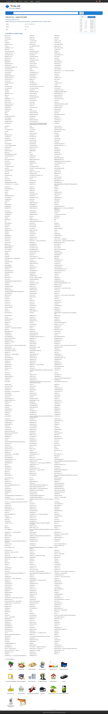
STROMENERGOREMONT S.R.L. (10, 643)
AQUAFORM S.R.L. (33, 512)
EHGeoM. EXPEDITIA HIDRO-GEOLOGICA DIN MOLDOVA (15, 441)
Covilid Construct (32, 42)
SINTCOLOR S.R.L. (8, 636)
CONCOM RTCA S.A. (33, 414)
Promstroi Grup (7, 164)
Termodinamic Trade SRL (58, 105)
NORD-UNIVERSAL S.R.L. (58, 608)
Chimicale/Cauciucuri (53, 669)
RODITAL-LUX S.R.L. (33, 622)
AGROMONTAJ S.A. (57, 580)
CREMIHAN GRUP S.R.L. (34, 214)
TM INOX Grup (7, 138)
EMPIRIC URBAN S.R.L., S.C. (59, 650)
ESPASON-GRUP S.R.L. (34, 74)
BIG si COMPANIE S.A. (8, 529)
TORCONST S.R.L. (8, 374)
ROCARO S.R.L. (32, 564)
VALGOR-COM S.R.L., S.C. (9, 448)
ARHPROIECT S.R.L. (8, 468)
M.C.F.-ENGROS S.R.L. (33, 608)
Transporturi (42, 693)
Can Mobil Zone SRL (33, 212)
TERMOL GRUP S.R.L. (8, 364)
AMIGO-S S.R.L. (57, 590)
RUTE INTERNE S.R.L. (9, 625)
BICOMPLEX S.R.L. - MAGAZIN (35, 650)
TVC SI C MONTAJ (8, 197)
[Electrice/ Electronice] (32, 676)
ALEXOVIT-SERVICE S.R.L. (59, 503)
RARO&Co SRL (32, 190)
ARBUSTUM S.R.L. (57, 315)
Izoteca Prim (56, 100)
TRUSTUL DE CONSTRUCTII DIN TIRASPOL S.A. (62, 378)
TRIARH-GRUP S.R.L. (33, 378)
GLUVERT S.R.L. (8, 545)
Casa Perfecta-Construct (34, 247)
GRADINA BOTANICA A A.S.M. (59, 488)
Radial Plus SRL (7, 35)
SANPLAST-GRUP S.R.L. (9, 631)
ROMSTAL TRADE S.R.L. (34, 119)
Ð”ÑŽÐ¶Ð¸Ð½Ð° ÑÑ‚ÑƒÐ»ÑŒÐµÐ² (60, 91)
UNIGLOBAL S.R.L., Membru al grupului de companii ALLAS (64, 571)
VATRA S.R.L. (56, 386)
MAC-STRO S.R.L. (57, 555)
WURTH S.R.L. (56, 293)
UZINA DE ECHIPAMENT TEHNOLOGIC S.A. (37, 495)
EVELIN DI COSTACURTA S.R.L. (10, 338)
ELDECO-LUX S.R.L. (8, 443)
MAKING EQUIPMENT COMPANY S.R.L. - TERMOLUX (14, 557)
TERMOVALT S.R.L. (8, 366)
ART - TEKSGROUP (8, 143)
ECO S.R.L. (7, 440)
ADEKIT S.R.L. (56, 258)
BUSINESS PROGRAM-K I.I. (59, 459)
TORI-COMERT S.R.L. (58, 374)
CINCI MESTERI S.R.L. (33, 410)
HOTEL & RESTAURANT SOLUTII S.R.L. (36, 221)
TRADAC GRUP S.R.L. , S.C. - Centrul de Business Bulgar (64, 70)
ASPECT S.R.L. (7, 519)
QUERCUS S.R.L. (33, 286)
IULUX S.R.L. (32, 552)
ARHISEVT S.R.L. (57, 514)
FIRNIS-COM (7, 49)
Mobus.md (6, 226)
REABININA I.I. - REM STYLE (10, 341)
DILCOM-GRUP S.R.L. (8, 334)
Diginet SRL (56, 147)
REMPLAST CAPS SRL (34, 230)
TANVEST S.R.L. (32, 352)
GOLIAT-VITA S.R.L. (57, 67)
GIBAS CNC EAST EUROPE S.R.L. (60, 249)
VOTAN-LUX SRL (57, 138)
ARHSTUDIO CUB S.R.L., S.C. (35, 468)
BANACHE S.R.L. (57, 327)
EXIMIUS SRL (56, 37)
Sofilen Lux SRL (57, 166)
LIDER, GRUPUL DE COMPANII (59, 490)
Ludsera (31, 68)
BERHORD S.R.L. (8, 452)
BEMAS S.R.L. (32, 455)
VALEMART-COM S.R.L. (58, 107)
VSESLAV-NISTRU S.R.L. (34, 256)
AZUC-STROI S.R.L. (8, 469)
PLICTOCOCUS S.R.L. (8, 79)
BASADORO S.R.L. (8, 208)
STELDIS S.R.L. (7, 641)
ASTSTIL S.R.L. (57, 519)
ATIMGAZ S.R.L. (57, 274)
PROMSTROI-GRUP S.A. (58, 338)
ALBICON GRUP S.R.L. (9, 583)
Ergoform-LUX (32, 37)
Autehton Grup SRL (57, 109)
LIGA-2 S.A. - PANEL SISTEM (59, 553)
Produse (14, 1)
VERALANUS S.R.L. (33, 389)
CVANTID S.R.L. (57, 427)
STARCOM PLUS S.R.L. (58, 192)
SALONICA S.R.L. (33, 627)
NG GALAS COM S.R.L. (34, 492)
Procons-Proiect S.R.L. (33, 133)
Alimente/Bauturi (21, 669)
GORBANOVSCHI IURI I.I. (34, 219)
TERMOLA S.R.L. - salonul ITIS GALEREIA (37, 364)
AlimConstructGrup (8, 39)
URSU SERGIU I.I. (33, 138)
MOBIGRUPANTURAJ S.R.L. (59, 159)
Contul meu (38, 1)
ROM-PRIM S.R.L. (57, 622)
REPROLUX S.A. (32, 618)
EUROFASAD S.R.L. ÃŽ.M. (34, 282)
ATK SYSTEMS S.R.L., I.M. (58, 454)
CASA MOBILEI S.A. (57, 405)
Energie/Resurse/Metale (42, 681)
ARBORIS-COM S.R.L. (33, 315)
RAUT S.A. (56, 613)
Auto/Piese (64, 681)
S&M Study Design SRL (9, 44)
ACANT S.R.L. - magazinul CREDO (60, 497)
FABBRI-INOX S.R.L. (33, 338)
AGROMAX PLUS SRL (8, 121)
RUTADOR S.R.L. (57, 343)
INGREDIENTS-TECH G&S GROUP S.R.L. (37, 490)
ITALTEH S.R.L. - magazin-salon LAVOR (11, 552)
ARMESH (6, 84)
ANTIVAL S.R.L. (7, 268)
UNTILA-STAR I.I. (8, 381)
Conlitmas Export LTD (33, 145)
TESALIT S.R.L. (32, 366)
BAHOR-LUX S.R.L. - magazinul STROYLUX (37, 469)
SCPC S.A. (6, 632)
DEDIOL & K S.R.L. (33, 448)
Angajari (31, 1)
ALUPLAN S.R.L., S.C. (33, 505)
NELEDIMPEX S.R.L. (8, 492)
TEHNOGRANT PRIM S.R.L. (9, 195)
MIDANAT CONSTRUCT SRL (35, 159)
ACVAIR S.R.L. (7, 298)
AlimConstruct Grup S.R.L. (34, 121)
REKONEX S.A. (57, 562)
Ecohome (31, 47)
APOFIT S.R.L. (7, 512)
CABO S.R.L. (7, 403)
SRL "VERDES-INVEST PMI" (34, 46)
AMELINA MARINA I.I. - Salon (34, 400)
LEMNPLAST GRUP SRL (34, 114)
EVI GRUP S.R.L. (8, 486)
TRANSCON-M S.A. (57, 63)
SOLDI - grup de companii (34, 569)
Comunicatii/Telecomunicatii (64, 693)
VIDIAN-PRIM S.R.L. (8, 393)
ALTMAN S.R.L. (32, 587)
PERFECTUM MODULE (58, 228)
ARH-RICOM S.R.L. (8, 466)
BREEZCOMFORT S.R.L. (9, 331)
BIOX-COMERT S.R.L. (33, 475)
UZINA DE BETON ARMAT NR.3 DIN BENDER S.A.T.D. (14, 495)
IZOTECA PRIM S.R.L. (8, 223)
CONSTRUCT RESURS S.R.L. (59, 483)
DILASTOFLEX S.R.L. (33, 436)
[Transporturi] (43, 688)
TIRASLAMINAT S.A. (57, 368)
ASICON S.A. (56, 517)
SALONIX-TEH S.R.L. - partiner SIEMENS (12, 454)
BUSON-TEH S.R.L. (8, 483)
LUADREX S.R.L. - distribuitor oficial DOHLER (37, 555)
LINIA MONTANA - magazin (34, 51)
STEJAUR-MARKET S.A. (9, 289)
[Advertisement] (79, 7)
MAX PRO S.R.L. (32, 157)
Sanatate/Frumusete (10, 693)
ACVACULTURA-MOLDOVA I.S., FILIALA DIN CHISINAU (14, 499)
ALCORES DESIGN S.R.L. (58, 260)
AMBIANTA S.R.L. (33, 309)
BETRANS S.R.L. (32, 329)
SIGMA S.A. (56, 634)
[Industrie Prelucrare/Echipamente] (11, 701)
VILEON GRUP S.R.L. (33, 393)
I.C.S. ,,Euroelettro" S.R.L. (9, 129)
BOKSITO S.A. (32, 479)
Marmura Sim (32, 131)
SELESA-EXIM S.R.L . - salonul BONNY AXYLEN (38, 632)
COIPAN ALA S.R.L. (57, 412)
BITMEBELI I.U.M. (57, 529)
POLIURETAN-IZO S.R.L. (9, 63)
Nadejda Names (32, 161)
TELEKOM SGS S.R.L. (58, 645)
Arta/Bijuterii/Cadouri (32, 669)
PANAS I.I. (6, 560)
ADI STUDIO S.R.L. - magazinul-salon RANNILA (13, 578)
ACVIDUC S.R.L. (57, 499)
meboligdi (6, 253)
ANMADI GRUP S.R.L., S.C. (34, 464)
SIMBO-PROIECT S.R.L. (9, 105)
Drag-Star (31, 178)
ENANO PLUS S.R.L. (8, 604)
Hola (5, 221)
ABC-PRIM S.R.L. (8, 497)
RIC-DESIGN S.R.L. (57, 341)
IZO (55, 221)
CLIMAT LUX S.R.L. (33, 65)
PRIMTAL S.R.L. (32, 79)
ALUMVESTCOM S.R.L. (58, 305)
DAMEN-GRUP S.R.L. (33, 429)
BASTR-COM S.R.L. (8, 277)
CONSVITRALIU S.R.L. (33, 420)
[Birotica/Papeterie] (43, 664)
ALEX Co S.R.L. (32, 302)
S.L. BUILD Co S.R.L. (33, 566)
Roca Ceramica (57, 79)
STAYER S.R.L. (7, 571)
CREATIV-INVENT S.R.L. (9, 424)
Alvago (6, 202)
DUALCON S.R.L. (33, 438)
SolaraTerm (7, 168)
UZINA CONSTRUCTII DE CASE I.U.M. (60, 381)
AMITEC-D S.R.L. (57, 507)
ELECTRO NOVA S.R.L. (34, 443)
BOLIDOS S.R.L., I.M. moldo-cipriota (36, 459)
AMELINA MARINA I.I (8, 265)
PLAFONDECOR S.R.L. (34, 493)
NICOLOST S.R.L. (8, 228)
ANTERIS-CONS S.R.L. (34, 594)
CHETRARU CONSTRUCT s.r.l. (59, 143)
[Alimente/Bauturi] (21, 664)
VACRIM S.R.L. (56, 448)
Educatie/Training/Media (21, 681)
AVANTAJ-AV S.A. (33, 326)
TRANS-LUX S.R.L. (33, 376)
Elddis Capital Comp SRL (58, 47)
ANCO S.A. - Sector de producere (10, 648)
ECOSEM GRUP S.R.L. (33, 539)
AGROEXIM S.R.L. (8, 503)
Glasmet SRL (56, 112)
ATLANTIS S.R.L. (7, 240)
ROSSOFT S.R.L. (57, 624)
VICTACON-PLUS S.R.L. (58, 391)
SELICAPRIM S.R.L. (57, 254)
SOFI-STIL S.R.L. (7, 569)
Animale (21, 705)
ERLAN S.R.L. (7, 152)
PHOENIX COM (32, 188)
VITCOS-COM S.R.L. (8, 72)
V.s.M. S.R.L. (7, 574)
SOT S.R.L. (56, 638)
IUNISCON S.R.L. (57, 552)
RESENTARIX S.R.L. (33, 341)
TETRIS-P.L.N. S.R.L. (8, 368)
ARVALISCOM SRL (8, 206)
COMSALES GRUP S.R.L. (58, 95)
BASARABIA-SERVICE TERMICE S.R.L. (61, 469)
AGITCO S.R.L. (56, 578)
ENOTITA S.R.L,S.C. (8, 58)
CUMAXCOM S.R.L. (8, 427)
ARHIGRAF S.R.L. (33, 466)
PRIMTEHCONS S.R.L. (9, 230)
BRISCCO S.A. (56, 481)
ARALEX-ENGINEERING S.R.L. (10, 514)
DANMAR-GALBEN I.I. (58, 429)
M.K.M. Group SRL (57, 88)
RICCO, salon (32, 620)
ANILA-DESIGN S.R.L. (58, 267)
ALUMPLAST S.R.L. (8, 505)
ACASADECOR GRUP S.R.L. (59, 574)
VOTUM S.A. (32, 396)
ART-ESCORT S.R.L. (8, 204)
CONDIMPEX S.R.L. (57, 414)
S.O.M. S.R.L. (56, 625)
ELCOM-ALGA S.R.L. (33, 441)
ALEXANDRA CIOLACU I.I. (34, 583)
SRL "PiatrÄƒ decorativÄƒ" (9, 70)
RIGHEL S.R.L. (56, 620)
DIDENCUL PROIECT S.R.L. (59, 537)
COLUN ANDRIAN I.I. (58, 65)
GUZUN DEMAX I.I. (8, 490)
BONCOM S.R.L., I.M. (8, 481)
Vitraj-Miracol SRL (57, 170)
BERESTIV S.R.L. (8, 473)
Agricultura (11, 669)
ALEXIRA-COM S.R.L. (8, 585)
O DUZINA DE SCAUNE (9, 286)
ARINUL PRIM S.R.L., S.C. (58, 597)
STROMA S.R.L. (57, 641)
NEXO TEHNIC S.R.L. (58, 68)
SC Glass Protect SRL (33, 63)
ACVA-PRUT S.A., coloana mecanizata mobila (62, 576)
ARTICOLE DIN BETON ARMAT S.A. (60, 322)
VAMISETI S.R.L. (57, 384)
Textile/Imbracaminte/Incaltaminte (33, 693)
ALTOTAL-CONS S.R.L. (33, 93)
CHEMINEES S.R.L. (57, 409)
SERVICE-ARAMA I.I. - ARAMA (35, 347)
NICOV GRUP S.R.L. (33, 253)
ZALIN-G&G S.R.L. (57, 396)
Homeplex (31, 154)
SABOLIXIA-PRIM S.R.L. (9, 627)
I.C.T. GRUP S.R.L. (33, 545)
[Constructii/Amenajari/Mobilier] (11, 676)
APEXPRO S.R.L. (32, 268)
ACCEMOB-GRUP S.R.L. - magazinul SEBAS (12, 258)
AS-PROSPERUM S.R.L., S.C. (35, 454)
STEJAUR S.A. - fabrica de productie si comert (37, 168)
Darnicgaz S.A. (7, 126)
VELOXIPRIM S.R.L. (8, 389)
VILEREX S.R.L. (57, 393)
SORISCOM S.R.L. (33, 638)
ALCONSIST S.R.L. (57, 237)
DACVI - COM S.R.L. (57, 247)
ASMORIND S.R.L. (33, 274)
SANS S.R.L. (56, 653)
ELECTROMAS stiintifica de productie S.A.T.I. (37, 336)
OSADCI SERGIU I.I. (8, 118)
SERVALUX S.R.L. (57, 567)
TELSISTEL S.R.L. (57, 361)
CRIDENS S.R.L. (57, 424)
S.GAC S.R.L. (32, 625)
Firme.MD (9, 1)
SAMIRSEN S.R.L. (57, 493)
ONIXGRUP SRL (32, 61)
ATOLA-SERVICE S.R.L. (34, 84)
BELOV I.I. (6, 525)
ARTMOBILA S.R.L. (57, 121)
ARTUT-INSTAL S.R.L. (33, 324)
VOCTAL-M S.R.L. (8, 396)
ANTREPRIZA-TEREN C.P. (58, 594)
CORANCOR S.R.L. (57, 279)
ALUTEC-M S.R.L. (57, 263)
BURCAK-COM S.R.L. (8, 535)
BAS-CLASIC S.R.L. (8, 242)
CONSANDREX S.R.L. (58, 535)
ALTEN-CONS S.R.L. (8, 587)
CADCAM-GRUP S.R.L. (34, 403)
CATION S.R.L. (7, 407)
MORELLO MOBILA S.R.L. (9, 188)
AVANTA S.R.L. (7, 275)
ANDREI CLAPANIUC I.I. (9, 592)
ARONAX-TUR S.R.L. (58, 400)
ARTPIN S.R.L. (7, 274)
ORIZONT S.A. (56, 559)
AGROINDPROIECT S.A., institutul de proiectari (38, 580)
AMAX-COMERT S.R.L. (58, 505)
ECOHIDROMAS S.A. (33, 440)
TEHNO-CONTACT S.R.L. (9, 359)
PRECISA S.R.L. (32, 118)
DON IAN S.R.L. (7, 438)
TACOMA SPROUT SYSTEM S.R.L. (11, 350)
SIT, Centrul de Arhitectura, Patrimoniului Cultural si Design (40, 636)
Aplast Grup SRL (32, 54)
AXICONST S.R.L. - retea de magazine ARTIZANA (13, 327)
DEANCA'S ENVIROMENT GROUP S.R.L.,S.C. (13, 485)
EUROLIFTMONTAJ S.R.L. (34, 67)
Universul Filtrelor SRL (33, 107)
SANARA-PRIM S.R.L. (8, 629)
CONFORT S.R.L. (33, 331)
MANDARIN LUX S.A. (33, 284)
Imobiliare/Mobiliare (53, 681)
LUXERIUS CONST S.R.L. (9, 77)
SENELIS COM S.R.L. (8, 347)
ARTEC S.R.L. (32, 322)
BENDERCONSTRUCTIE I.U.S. (59, 242)
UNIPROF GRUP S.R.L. (58, 197)
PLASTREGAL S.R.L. (58, 77)
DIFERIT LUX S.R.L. (33, 434)
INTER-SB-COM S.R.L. (8, 550)
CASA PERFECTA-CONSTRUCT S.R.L (36, 175)
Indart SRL (6, 114)
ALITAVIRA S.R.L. (32, 585)
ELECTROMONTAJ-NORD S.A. (59, 336)
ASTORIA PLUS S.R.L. (33, 519)
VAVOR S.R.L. (32, 574)
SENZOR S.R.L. (57, 632)
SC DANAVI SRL (7, 136)
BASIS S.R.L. (7, 329)
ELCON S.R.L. (56, 441)
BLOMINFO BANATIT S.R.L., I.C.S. (10, 459)
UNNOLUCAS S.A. (57, 291)
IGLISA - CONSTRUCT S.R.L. (10, 547)
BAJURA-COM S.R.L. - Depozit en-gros (36, 648)
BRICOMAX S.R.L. (8, 60)
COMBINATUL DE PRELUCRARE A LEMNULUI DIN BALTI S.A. (40, 535)
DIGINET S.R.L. (57, 434)
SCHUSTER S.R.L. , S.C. (58, 119)
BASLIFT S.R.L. (7, 471)
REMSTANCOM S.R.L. (58, 286)
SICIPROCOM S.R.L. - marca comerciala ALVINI (62, 288)
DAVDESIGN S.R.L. (33, 431)
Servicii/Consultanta (21, 693)
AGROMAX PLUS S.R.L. (9, 93)
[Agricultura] (11, 664)
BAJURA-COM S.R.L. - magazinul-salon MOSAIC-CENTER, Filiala (65, 648)
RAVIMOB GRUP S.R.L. (58, 340)
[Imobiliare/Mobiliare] (53, 676)
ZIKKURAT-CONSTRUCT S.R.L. (10, 400)
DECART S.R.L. (57, 431)
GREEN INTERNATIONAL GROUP (10, 154)
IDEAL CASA (32, 49)
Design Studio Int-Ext (57, 177)
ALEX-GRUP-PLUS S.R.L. (9, 54)
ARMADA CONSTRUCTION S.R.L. (60, 270)
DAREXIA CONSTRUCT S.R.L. (10, 431)
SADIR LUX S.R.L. (57, 566)
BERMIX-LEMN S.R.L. (58, 525)
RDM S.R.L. (32, 562)
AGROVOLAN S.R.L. (57, 300)
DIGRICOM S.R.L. (57, 216)
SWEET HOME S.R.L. (33, 645)
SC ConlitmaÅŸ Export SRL (34, 166)
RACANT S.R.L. (57, 611)
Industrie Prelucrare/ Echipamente (10, 706)
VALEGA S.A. (32, 450)
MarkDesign (56, 223)
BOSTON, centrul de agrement (35, 601)
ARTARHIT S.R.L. (8, 322)
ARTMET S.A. (7, 324)
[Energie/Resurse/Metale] (43, 676)
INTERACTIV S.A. (33, 550)
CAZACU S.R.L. (7, 279)
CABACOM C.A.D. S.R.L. (58, 402)
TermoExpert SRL (8, 107)
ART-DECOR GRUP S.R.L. (9, 272)
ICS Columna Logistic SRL (34, 88)
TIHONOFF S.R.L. (33, 195)
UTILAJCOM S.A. (8, 445)
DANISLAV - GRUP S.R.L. (34, 147)
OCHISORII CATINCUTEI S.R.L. (59, 492)
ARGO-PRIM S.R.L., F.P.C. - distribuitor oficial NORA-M (39, 514)
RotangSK (56, 190)
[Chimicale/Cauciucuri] (53, 664)
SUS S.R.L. (56, 643)
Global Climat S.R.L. (33, 98)
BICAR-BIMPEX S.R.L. (33, 244)
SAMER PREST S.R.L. (58, 627)
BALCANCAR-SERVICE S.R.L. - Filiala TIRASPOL (13, 601)
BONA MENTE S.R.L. (57, 479)
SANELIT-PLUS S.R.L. (33, 629)
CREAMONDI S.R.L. (8, 214)
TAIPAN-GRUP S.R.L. (58, 350)
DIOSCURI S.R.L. (8, 282)
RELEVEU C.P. (7, 564)
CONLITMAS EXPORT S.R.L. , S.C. (60, 145)
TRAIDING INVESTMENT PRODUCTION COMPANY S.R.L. (15, 291)
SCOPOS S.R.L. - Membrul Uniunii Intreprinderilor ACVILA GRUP (65, 345)
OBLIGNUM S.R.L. (33, 652)
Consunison (56, 175)
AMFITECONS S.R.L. (33, 507)
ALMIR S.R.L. (7, 263)
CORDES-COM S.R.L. (8, 422)
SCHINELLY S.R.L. (33, 345)
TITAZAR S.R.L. (7, 372)
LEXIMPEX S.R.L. (33, 553)
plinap (6, 133)
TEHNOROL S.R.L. (8, 361)
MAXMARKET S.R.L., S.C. (9, 652)
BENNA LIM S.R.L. (57, 455)
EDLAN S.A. (56, 334)
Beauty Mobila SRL (33, 143)
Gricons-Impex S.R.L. (58, 42)
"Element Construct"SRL (34, 53)
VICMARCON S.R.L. (8, 65)
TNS (30, 372)
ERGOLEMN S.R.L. (57, 150)
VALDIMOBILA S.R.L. (8, 199)
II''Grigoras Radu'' (8, 100)
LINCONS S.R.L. (7, 555)
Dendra (31, 126)
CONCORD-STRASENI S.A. (34, 279)
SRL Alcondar (32, 192)
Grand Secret (56, 58)
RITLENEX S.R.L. (8, 622)
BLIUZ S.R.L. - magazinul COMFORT (36, 277)
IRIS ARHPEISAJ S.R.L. (9, 462)
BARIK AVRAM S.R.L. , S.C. (59, 521)
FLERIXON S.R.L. (57, 152)
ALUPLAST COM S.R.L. (9, 307)
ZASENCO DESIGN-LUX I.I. (9, 398)
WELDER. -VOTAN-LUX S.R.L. (35, 171)
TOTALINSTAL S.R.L (33, 233)
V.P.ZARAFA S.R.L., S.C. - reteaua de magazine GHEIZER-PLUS (40, 462)
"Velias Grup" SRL (57, 72)
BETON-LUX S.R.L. (33, 457)
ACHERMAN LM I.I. (8, 576)
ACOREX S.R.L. (57, 296)
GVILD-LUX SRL (7, 37)
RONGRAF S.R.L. (8, 288)
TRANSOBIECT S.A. (57, 376)
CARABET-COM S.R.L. (33, 452)
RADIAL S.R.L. (56, 560)
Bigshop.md (7, 95)
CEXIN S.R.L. (32, 409)
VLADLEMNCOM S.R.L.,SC (34, 72)
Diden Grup (32, 216)
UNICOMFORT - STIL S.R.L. (34, 197)
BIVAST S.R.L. (56, 457)
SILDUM (55, 230)
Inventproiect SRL (57, 49)
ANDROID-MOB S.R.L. (8, 267)
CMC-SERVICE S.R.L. (33, 412)
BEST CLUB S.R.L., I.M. (58, 473)
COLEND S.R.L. (7, 414)
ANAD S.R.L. (32, 265)
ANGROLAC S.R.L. (8, 510)
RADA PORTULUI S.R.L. (9, 340)
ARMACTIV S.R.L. (8, 320)
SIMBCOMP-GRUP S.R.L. (58, 347)
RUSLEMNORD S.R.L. (33, 288)
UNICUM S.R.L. (7, 379)
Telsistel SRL (32, 105)
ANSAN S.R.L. (56, 202)
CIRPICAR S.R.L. (8, 412)
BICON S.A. (56, 527)
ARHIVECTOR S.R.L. (33, 319)
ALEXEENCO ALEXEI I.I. (58, 583)
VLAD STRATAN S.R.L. (9, 293)
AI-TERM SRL (7, 42)
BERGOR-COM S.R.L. (33, 525)
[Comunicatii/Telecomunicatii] (64, 688)
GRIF (55, 219)
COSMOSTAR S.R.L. (33, 422)
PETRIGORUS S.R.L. (33, 163)
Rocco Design (32, 102)
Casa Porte (56, 212)
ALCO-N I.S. (32, 260)
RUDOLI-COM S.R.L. (33, 343)
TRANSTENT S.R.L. (8, 378)
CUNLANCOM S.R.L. (33, 427)
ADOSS (31, 298)
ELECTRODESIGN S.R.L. (9, 336)
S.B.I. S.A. (6, 566)
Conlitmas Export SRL (8, 86)
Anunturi (26, 1)
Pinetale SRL (56, 188)
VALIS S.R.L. (32, 384)
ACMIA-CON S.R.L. (33, 296)
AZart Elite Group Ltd (33, 173)
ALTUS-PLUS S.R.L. (57, 587)
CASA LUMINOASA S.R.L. (34, 405)
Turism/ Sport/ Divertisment (53, 693)
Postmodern (56, 51)
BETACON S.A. (7, 527)
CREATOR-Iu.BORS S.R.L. (34, 333)
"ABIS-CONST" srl (57, 199)
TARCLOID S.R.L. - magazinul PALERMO (12, 354)
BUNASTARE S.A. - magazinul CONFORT (61, 534)
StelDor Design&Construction (59, 168)
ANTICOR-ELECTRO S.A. (34, 510)
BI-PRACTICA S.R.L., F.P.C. (34, 527)
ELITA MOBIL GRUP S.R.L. (34, 249)
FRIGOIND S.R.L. (57, 541)
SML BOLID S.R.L (57, 636)
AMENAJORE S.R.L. (33, 590)
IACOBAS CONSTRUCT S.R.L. (59, 545)
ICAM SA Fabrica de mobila (59, 98)
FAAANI (6, 40)
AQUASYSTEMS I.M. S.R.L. (59, 54)
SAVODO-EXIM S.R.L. (8, 567)
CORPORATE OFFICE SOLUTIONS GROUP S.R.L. (13, 281)
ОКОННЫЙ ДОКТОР (8, 140)
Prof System (56, 133)
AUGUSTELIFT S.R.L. (8, 326)
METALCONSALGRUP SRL (59, 157)
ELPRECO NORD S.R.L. (9, 150)
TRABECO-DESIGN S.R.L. (9, 376)
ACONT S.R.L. (32, 576)
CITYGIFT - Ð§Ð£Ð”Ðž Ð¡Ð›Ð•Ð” (10, 145)
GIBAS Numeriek (7, 219)
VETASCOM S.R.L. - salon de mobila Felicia (12, 391)
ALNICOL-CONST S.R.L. (9, 305)
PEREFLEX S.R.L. (8, 611)
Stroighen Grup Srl (57, 46)
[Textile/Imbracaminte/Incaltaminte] (32, 688)
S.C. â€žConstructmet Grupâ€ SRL (60, 214)
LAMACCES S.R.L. (8, 251)
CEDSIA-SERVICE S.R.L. (34, 407)
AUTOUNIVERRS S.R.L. (34, 206)
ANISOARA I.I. (56, 592)
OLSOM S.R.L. (32, 559)
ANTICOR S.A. (32, 312)
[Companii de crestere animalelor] (21, 701)
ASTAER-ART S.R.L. (57, 468)
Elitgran (6, 112)
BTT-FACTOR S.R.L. (33, 534)
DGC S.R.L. (32, 447)
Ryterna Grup (32, 254)
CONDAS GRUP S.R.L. (9, 461)
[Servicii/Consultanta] (21, 688)
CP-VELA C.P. (32, 281)
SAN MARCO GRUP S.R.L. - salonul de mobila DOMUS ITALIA (15, 345)
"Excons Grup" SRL (33, 140)
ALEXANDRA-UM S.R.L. (9, 261)
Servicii (20, 1)
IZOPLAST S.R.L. (8, 553)
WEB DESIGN (56, 256)
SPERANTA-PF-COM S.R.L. (34, 639)
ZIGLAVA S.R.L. (57, 398)
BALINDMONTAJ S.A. (33, 521)
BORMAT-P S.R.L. (8, 534)
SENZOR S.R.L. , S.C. (33, 567)
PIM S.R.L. (6, 493)
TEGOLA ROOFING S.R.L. (9, 357)
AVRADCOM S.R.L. (8, 521)
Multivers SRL (56, 116)
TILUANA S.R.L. (57, 289)
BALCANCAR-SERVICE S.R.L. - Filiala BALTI (62, 599)
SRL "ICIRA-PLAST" (33, 136)
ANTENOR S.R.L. (8, 594)
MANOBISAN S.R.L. (33, 557)
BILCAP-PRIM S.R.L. (57, 244)
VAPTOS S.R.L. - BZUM (9, 386)
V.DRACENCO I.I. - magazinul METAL (60, 573)
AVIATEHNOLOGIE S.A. (34, 275)
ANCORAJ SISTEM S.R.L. (58, 265)
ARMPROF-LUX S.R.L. (8, 56)
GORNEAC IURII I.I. (8, 606)
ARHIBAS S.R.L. (57, 317)
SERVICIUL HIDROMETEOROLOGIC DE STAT (13, 634)
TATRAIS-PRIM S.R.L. (58, 354)
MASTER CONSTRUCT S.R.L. (35, 251)
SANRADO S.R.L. (33, 631)
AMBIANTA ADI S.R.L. (8, 507)
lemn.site (6, 157)
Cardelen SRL (32, 39)
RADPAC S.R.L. (7, 562)
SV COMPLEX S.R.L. (8, 645)
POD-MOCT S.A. (32, 560)
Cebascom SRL (57, 56)
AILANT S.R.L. (7, 260)
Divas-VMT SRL (7, 178)
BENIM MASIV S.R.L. (57, 173)
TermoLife (56, 81)
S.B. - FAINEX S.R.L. (57, 564)
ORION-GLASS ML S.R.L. (58, 61)
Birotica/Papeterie (42, 669)
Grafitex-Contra (32, 58)
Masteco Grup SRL (8, 102)
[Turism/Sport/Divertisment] (53, 688)
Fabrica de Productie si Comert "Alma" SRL (37, 86)
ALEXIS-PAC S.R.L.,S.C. (58, 450)
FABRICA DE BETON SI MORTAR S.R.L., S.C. (37, 486)
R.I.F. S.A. (31, 611)
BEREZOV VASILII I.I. (33, 473)
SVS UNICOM (56, 136)
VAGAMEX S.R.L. (57, 462)
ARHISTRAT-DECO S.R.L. (58, 93)
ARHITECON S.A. (57, 466)
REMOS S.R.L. (7, 254)
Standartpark (32, 35)
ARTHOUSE (56, 204)
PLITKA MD (7, 190)
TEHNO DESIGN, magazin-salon (59, 357)
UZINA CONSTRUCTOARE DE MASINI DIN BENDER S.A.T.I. (15, 573)
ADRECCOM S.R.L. (8, 237)
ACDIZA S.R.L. (7, 296)
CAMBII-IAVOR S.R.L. (8, 405)
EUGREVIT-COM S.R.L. (34, 461)
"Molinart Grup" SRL (57, 171)
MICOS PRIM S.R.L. (57, 60)
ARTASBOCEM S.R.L (33, 204)
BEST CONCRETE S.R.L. (9, 457)
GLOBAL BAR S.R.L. (8, 488)
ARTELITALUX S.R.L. (58, 272)
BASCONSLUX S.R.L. (8, 455)
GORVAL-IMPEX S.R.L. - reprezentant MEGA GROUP (39, 488)
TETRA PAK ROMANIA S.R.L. (59, 366)
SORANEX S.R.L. (8, 638)
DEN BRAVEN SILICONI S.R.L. (59, 281)
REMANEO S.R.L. (57, 652)
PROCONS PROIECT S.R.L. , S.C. (60, 163)
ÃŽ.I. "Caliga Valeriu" (8, 88)
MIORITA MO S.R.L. (8, 61)
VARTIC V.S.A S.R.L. (33, 386)
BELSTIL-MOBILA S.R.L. (34, 208)
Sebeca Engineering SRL (58, 44)
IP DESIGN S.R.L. (8, 608)
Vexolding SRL (32, 199)
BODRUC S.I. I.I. (7, 479)
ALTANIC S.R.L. (57, 585)
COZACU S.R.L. (57, 422)
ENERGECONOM (33, 150)
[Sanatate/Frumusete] (11, 688)
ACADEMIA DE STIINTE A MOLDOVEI (36, 497)
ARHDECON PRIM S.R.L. (9, 270)
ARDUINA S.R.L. (32, 317)
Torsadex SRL (7, 256)
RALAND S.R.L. (32, 613)
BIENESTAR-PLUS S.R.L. (58, 329)
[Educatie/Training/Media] (21, 676)
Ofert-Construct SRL (57, 131)
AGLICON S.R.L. (7, 300)
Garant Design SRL (33, 180)
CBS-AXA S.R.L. (57, 601)
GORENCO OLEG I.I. (57, 86)
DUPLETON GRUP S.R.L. (58, 438)
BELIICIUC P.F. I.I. (33, 471)
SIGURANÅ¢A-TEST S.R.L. (34, 91)
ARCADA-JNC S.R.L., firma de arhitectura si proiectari (14, 597)
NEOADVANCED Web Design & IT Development (62, 161)
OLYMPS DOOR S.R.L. (33, 77)
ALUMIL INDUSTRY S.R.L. (34, 263)
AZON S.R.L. (56, 275)
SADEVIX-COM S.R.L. (33, 653)
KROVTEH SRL (32, 223)
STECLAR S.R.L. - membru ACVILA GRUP (37, 571)
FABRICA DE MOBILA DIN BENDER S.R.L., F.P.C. (62, 282)
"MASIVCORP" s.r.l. (57, 140)
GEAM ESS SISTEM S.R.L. (34, 112)
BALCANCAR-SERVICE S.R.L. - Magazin (12, 650)
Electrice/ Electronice (32, 681)
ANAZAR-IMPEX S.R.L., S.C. (59, 646)
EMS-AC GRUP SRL (57, 178)
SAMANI (6, 192)
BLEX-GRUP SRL (8, 74)
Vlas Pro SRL (7, 171)
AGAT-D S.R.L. (56, 298)
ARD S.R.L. (7, 317)
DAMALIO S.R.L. (7, 537)
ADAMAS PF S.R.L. (57, 53)
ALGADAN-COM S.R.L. (58, 302)
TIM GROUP (7, 233)
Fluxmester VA (56, 74)
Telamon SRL (32, 170)
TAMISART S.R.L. (8, 352)
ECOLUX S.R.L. (57, 440)
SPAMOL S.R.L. (7, 639)
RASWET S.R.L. (32, 340)
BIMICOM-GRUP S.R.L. (9, 475)
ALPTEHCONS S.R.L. (33, 305)
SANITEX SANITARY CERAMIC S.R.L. (60, 629)
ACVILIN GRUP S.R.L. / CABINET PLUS (36, 258)
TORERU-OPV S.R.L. (33, 374)
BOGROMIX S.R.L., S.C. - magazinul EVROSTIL (13, 532)
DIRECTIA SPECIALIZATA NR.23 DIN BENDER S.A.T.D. (39, 485)
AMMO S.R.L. (7, 173)
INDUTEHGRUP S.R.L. (58, 182)
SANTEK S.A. (56, 631)
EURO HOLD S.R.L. (57, 539)
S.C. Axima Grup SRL (33, 40)
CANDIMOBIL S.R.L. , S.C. (9, 47)
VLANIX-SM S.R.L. (57, 395)
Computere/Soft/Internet (64, 669)
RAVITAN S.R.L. (7, 615)
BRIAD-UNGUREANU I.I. (34, 481)
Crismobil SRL (56, 123)
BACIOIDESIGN (32, 402)
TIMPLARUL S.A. (32, 368)
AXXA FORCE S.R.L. (8, 123)
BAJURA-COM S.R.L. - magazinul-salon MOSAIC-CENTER (64, 240)
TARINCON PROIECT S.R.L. (34, 354)
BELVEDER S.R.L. (33, 242)
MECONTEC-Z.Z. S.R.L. (58, 284)
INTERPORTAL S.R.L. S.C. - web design (11, 184)
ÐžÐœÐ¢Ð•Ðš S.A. (8, 235)
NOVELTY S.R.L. (7, 559)
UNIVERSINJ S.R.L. (57, 379)
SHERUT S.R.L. (32, 634)
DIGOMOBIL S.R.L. (8, 436)
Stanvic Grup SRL (33, 44)
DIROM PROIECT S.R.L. (34, 334)
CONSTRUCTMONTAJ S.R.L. (10, 420)
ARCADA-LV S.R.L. (33, 597)
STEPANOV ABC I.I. (33, 641)
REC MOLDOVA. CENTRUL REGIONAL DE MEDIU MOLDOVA (65, 615)
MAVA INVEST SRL (33, 116)
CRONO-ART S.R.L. (57, 333)
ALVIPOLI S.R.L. (57, 307)
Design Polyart (7, 216)
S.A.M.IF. (31, 164)
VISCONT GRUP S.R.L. (9, 395)
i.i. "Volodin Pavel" (33, 129)
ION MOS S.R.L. (57, 550)
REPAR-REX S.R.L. (8, 618)
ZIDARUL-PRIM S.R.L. (33, 445)
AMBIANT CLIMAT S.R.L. (34, 202)
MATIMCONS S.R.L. (57, 251)
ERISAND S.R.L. (32, 604)
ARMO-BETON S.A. (57, 320)
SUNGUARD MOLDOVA (9, 170)
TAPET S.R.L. (56, 352)
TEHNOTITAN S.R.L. (33, 361)
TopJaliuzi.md (56, 195)
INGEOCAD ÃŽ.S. (33, 606)
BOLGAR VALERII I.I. (33, 532)
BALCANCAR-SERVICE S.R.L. (59, 206)
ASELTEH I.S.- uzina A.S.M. (59, 324)
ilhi (54, 452)
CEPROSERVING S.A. (8, 409)
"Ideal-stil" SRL (32, 235)
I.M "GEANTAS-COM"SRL (34, 60)
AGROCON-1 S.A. (8, 580)
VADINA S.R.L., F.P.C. (8, 450)
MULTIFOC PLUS (57, 226)
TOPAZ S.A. (56, 372)
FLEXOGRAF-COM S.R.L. (34, 541)
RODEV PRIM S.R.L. (8, 119)
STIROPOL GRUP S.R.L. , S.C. (10, 53)
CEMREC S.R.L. (57, 407)
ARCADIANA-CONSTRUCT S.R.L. (60, 464)
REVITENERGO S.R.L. (8, 620)
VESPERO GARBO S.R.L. (58, 389)
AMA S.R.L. (7, 309)
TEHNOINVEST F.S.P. (58, 359)
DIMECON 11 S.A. (8, 539)
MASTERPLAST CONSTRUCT (10, 116)
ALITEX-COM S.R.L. (57, 261)
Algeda (31, 109)
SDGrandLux (7, 91)
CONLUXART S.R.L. (8, 416)
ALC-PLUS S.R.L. (8, 302)
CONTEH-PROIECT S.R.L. (58, 420)
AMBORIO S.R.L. (7, 590)
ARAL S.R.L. (56, 512)
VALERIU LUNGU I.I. (8, 384)
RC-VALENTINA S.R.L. (33, 615)
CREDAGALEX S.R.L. (33, 424)
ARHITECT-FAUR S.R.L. (9, 319)
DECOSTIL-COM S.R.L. (9, 447)
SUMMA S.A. (32, 643)
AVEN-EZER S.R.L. (33, 599)
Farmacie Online (54, 709)
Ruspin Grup (56, 102)
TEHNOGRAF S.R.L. (33, 359)
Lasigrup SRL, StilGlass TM (9, 51)
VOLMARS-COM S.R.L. (34, 293)
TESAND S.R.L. (32, 70)
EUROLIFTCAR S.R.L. (58, 604)
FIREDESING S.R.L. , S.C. (9, 98)
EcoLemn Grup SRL (57, 126)
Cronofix (6, 177)
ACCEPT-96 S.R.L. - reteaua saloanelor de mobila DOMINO (64, 295)
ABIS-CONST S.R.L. (8, 295)
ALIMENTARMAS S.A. (33, 261)
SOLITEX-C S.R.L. (57, 569)
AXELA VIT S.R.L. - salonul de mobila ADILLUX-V (38, 240)
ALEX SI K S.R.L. (32, 503)
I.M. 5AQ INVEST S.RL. (9, 68)
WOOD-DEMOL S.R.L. (33, 655)
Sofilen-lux (6, 46)
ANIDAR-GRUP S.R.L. (33, 267)
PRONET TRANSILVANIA (58, 253)
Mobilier (55, 447)
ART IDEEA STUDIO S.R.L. (34, 56)
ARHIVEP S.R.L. (57, 319)
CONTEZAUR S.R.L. (8, 147)
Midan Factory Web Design (9, 159)
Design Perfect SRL (33, 177)
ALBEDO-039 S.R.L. (8, 109)
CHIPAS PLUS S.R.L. (8, 410)
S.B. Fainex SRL (7, 81)
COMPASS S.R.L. (33, 483)
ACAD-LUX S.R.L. (33, 295)
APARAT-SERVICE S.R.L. (58, 510)
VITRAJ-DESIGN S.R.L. (34, 395)
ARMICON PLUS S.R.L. (34, 320)
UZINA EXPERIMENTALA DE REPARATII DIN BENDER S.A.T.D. (40, 573)
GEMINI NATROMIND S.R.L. (59, 486)
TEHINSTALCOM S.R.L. (34, 357)
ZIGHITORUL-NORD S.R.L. (34, 398)
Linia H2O (6, 131)
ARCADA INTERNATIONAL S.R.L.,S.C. (60, 268)
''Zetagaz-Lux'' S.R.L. (57, 40)
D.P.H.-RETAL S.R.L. (8, 429)
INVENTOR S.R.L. (33, 184)
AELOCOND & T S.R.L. (33, 237)
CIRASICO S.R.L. (57, 410)
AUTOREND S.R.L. (8, 402)
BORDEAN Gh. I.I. (57, 277)
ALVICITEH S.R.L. (33, 307)
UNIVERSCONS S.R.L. (33, 379)
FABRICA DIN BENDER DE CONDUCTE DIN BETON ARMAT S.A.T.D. (66, 461)
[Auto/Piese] (64, 676)
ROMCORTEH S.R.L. (8, 624)
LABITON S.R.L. (7, 284)
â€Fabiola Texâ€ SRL (58, 154)
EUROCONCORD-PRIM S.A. (59, 485)
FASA (30, 152)
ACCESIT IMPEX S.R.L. (58, 235)
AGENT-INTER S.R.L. (33, 578)
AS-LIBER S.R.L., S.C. (8, 517)
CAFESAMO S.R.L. (57, 403)
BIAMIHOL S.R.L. (8, 244)
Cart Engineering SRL (8, 175)
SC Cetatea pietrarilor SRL (9, 166)
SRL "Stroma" (32, 81)
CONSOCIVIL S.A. (57, 416)
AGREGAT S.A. (32, 300)
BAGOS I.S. (31, 327)
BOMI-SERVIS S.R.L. (57, 532)
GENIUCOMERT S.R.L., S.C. (59, 180)
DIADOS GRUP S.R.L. (8, 434)
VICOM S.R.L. (32, 391)
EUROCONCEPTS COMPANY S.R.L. (11, 67)
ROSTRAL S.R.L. (8, 343)
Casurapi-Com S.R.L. (33, 95)
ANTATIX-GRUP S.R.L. (8, 312)
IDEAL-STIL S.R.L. (33, 182)
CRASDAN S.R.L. (57, 35)
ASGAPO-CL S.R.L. (33, 517)
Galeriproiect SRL (8, 180)
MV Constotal (7, 161)
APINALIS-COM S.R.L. (8, 315)
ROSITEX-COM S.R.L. (33, 624)
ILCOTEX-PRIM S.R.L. (33, 100)
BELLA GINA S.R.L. (57, 445)
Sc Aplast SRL (56, 164)
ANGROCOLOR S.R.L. (33, 592)
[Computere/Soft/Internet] (64, 664)
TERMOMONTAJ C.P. (58, 364)
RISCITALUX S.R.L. (57, 118)
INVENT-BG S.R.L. (57, 606)
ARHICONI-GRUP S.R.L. (34, 270)
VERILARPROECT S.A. (9, 646)
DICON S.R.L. (56, 39)
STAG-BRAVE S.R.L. (57, 639)
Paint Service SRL (8, 163)
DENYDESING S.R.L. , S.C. (34, 537)
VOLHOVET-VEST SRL (58, 495)
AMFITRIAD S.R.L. (57, 309)
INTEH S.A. (56, 547)
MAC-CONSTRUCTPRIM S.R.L (59, 114)
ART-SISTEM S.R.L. (33, 272)
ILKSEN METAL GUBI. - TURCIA (59, 129)
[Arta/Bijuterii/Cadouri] (32, 664)
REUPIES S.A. (7, 653)
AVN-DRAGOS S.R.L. (58, 326)
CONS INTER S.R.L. (57, 331)
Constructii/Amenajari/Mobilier (11, 681)
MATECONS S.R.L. (57, 557)
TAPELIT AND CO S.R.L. (34, 289)
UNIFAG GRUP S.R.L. (33, 291)
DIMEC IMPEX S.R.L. (58, 436)
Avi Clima (56, 84)
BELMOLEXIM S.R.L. (57, 471)
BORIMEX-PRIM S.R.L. (9, 247)
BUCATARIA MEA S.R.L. (9, 212)
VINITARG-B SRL (57, 233)
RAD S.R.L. (7, 613)
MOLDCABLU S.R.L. (33, 226)
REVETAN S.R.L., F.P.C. (58, 618)
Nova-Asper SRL (32, 228)
